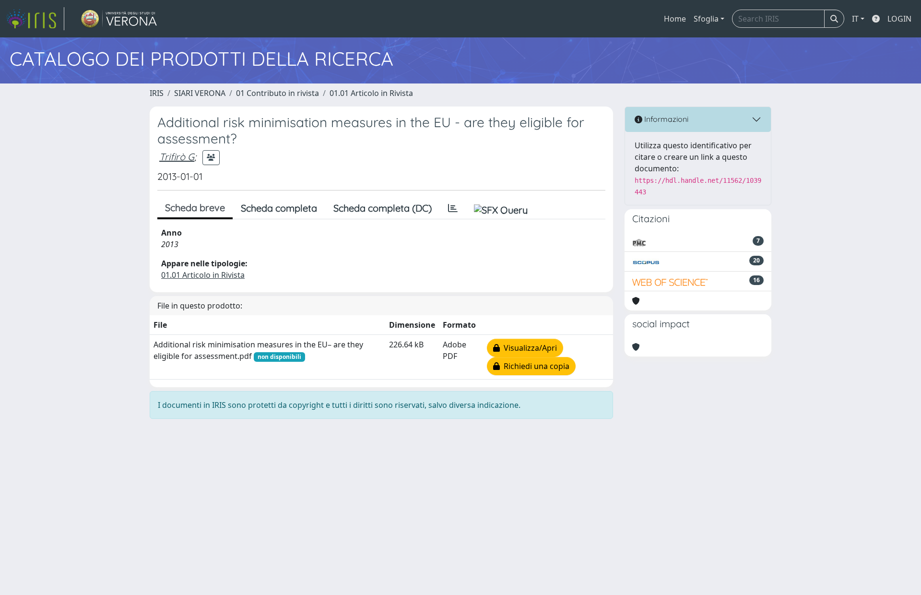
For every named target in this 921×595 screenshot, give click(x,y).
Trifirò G (176, 157)
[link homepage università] (119, 18)
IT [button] (855, 18)
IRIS (157, 93)
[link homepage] (35, 18)
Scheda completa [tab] (279, 208)
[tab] (453, 208)
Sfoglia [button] (706, 18)
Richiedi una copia (534, 366)
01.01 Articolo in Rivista (371, 93)
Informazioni (665, 119)
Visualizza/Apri (528, 348)
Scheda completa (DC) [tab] (382, 208)
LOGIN (899, 18)
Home (675, 18)
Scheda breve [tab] (195, 208)
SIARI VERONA (199, 93)
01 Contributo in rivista (277, 93)
